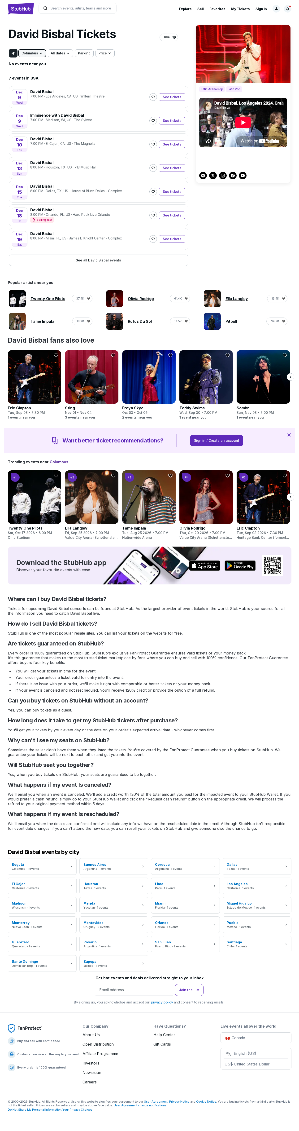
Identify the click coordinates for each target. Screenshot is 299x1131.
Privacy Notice (179, 1101)
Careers (89, 1082)
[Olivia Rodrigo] (206, 505)
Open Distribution (98, 1044)
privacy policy (162, 1002)
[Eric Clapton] (34, 385)
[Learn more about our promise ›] (25, 1028)
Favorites (217, 9)
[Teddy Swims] (206, 385)
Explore (185, 9)
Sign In (261, 9)
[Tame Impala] (149, 505)
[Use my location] (13, 53)
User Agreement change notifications (140, 1105)
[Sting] (91, 385)
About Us (91, 1034)
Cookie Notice (206, 1101)
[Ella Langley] (91, 505)
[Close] (289, 434)
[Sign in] (276, 9)
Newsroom (92, 1072)
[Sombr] (263, 385)
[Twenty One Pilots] (34, 505)
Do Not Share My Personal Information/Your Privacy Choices (50, 1109)
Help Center (164, 1034)
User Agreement (156, 1101)
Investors (90, 1063)
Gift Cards (162, 1044)
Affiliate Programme (100, 1053)
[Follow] (153, 97)
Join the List (189, 990)
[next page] (290, 377)
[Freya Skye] (149, 385)
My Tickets (240, 9)
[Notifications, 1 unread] (287, 9)
